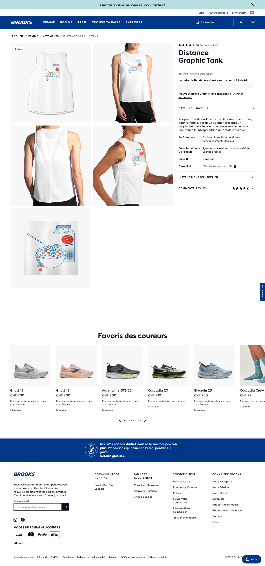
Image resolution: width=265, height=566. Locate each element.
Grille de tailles (143, 496)
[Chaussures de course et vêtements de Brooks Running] (21, 22)
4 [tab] (129, 420)
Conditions (68, 557)
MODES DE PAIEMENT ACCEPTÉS (37, 527)
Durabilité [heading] (184, 166)
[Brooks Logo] (43, 474)
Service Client (239, 13)
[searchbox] (215, 22)
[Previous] (120, 420)
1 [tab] (124, 420)
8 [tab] (136, 420)
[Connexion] (241, 22)
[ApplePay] (55, 535)
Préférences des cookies (133, 557)
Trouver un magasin (217, 13)
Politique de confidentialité (91, 557)
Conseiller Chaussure (146, 485)
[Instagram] (15, 520)
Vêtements (51, 36)
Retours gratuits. (112, 456)
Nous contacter (182, 481)
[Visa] (19, 535)
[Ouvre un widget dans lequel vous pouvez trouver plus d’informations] (251, 559)
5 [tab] (131, 420)
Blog (201, 13)
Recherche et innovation (227, 510)
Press (215, 521)
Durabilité (218, 498)
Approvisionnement (24, 557)
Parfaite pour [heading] (186, 137)
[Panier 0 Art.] (253, 22)
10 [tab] (140, 420)
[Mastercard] (31, 535)
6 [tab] (133, 420)
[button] (51, 83)
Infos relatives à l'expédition (182, 510)
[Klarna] (19, 543)
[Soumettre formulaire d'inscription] (65, 507)
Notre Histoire (220, 493)
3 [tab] (127, 420)
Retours (177, 493)
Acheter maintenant (154, 5)
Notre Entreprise (222, 481)
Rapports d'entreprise (225, 504)
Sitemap (113, 557)
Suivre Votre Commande (180, 500)
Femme (33, 36)
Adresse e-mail (21, 501)
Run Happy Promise (185, 487)
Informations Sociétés (48, 557)
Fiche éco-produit (157, 557)
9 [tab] (138, 420)
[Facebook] (23, 520)
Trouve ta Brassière (145, 490)
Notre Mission (220, 487)
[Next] (145, 420)
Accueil (18, 36)
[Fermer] (252, 4)
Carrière (217, 516)
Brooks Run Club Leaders (104, 487)
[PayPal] (43, 535)
